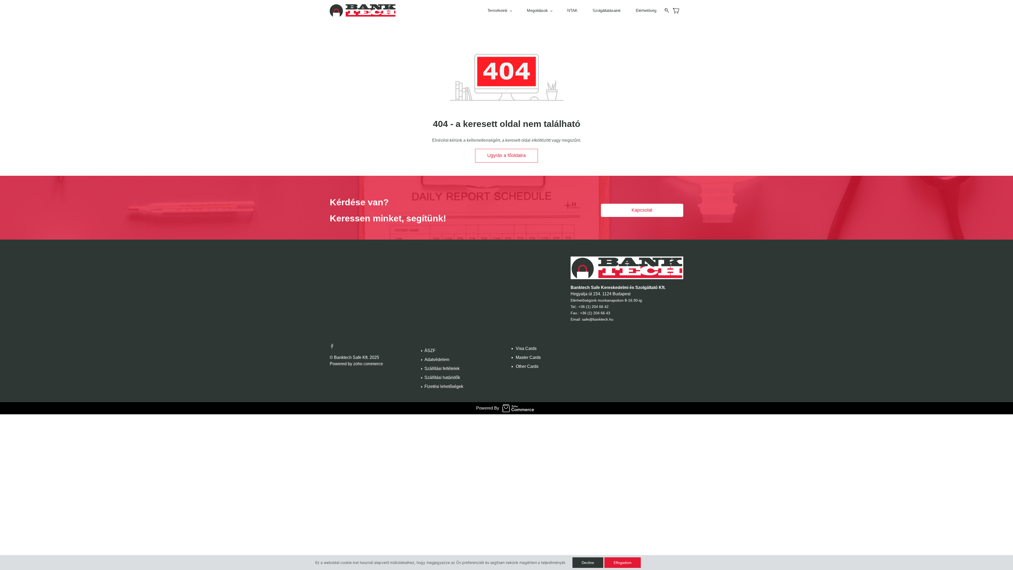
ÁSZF (430, 350)
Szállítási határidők (442, 377)
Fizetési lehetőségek (443, 386)
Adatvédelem (436, 359)
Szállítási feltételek (442, 368)
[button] (506, 156)
